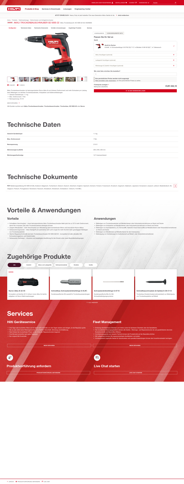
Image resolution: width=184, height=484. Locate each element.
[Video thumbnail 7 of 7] (82, 79)
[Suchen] (175, 2)
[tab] (12, 28)
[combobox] (164, 2)
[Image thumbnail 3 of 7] (35, 79)
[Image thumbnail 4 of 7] (47, 79)
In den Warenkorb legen (136, 90)
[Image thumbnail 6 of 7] (70, 79)
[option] (99, 33)
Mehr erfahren (12, 103)
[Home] (14, 9)
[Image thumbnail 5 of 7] (59, 79)
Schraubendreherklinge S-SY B (107, 291)
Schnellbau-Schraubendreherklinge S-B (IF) (69, 291)
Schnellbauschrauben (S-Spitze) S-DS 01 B (154, 291)
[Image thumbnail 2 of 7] (24, 79)
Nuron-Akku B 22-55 (17, 291)
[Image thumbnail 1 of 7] (12, 79)
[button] (135, 46)
